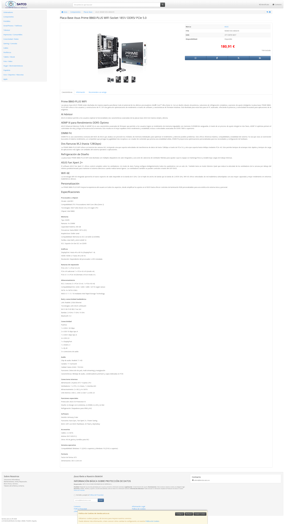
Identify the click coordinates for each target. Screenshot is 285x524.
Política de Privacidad (79, 490)
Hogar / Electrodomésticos (13, 66)
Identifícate (265, 4)
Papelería (6, 70)
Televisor (6, 30)
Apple (5, 79)
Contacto (278, 4)
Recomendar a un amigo (98, 92)
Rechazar (189, 514)
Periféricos (7, 52)
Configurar (179, 514)
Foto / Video (7, 61)
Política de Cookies (152, 521)
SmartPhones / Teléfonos (12, 26)
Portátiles (6, 21)
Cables (5, 48)
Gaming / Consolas (10, 43)
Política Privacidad (80, 509)
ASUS (226, 27)
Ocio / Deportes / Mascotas (13, 75)
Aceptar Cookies (200, 514)
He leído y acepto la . (90, 495)
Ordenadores (8, 12)
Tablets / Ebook (9, 57)
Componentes (8, 17)
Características (67, 92)
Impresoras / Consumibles (12, 35)
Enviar (101, 500)
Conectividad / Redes (11, 39)
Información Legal (138, 506)
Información (80, 92)
